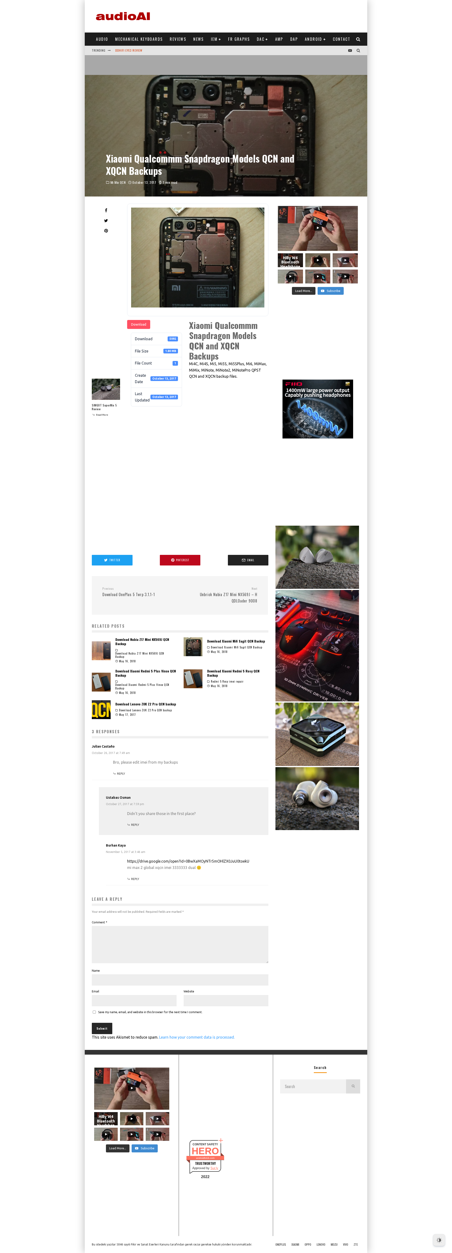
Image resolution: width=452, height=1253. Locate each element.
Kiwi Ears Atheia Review (133, 50)
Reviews (178, 39)
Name (96, 970)
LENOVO (321, 1244)
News (198, 39)
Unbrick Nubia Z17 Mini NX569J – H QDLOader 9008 (228, 595)
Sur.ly (214, 1168)
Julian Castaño (103, 746)
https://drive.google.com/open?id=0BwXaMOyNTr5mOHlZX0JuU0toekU (188, 861)
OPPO (308, 1244)
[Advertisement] (274, 15)
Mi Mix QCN (118, 182)
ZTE (356, 1244)
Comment (99, 922)
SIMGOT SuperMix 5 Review (104, 407)
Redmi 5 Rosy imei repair (227, 681)
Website (189, 991)
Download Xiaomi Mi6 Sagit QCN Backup (236, 641)
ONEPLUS (280, 1244)
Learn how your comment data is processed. (197, 1037)
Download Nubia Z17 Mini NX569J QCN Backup (142, 641)
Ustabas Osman (118, 797)
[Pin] (106, 231)
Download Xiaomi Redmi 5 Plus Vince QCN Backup (145, 673)
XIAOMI (295, 1244)
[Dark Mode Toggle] (439, 1240)
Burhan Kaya (116, 845)
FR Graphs (239, 39)
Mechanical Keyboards (139, 39)
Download (138, 324)
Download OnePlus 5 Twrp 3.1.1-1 (128, 592)
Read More (102, 415)
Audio (102, 39)
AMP (279, 39)
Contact (341, 39)
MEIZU (334, 1244)
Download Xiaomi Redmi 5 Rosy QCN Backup (233, 673)
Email (95, 991)
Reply (121, 773)
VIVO (345, 1244)
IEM (214, 39)
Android (313, 39)
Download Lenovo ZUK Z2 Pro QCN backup (145, 703)
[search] (353, 1086)
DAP (294, 39)
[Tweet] (106, 220)
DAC (260, 39)
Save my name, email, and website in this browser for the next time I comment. (150, 1012)
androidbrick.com (205, 1158)
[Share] (106, 210)
